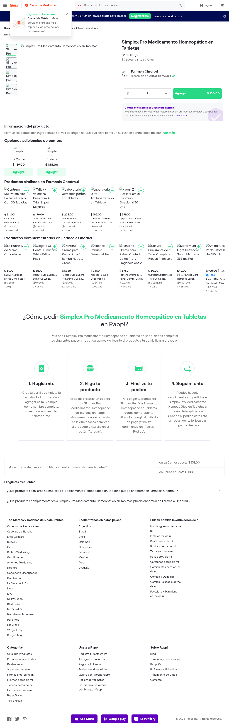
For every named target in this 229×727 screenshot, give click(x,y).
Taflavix (79, 28)
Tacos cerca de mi (161, 551)
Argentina (85, 526)
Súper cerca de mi (18, 669)
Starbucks (13, 604)
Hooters (12, 568)
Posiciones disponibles (93, 669)
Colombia (85, 542)
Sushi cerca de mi (161, 541)
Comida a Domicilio (162, 577)
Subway (12, 542)
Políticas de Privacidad (164, 669)
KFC (9, 594)
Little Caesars (15, 537)
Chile (82, 537)
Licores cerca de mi (19, 690)
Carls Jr (12, 547)
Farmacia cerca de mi (20, 674)
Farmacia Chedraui (144, 71)
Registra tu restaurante (93, 654)
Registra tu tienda (90, 664)
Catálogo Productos (19, 654)
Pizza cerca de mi (161, 536)
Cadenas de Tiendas (19, 531)
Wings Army (14, 630)
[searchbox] (129, 5)
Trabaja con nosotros (92, 659)
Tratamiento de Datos (163, 674)
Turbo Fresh (14, 700)
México (83, 557)
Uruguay (84, 568)
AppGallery (147, 719)
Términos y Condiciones (165, 659)
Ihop (10, 588)
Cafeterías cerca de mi (164, 562)
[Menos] (128, 93)
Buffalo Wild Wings (18, 552)
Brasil (82, 531)
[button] (41, 5)
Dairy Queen (15, 599)
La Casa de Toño (17, 583)
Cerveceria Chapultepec (22, 573)
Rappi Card (157, 664)
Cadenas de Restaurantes (23, 526)
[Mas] (166, 93)
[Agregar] (26, 190)
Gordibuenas (15, 557)
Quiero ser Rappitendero (94, 674)
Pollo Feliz (13, 620)
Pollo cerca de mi (161, 556)
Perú (81, 562)
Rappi (7, 34)
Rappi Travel (14, 695)
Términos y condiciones (167, 16)
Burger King (14, 635)
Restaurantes (15, 664)
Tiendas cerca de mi (20, 685)
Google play (117, 719)
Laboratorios (91, 28)
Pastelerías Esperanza (20, 614)
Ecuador (84, 552)
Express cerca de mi (20, 680)
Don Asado (14, 578)
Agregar (19, 172)
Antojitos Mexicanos (19, 562)
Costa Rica (85, 547)
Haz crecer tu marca (91, 680)
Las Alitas (13, 625)
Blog (153, 654)
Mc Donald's (14, 609)
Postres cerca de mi (163, 546)
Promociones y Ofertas (21, 659)
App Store (87, 719)
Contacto (156, 680)
